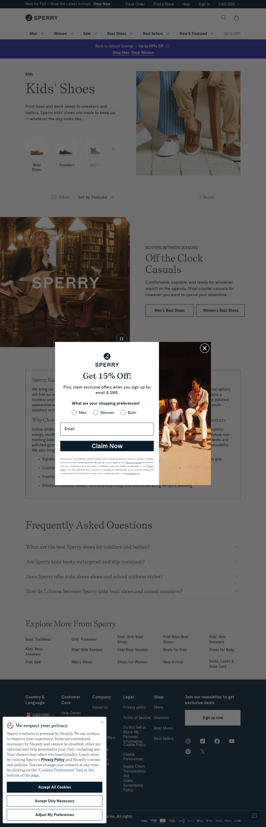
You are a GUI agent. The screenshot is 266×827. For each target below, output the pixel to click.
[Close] (102, 722)
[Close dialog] (205, 348)
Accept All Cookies (54, 787)
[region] (55, 770)
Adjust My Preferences (54, 815)
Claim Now (107, 446)
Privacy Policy (52, 760)
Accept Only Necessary (54, 801)
